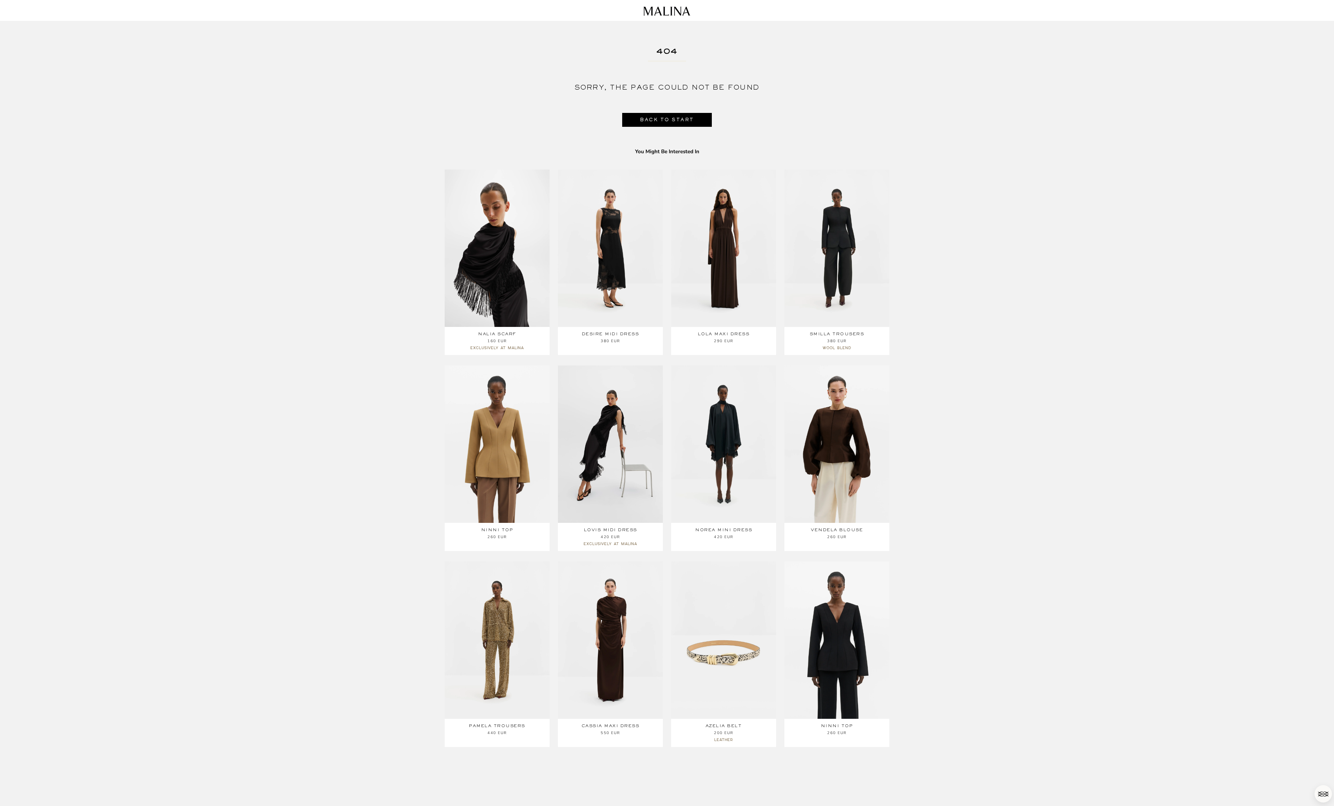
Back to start (667, 119)
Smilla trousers (837, 333)
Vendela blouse (837, 529)
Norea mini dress (723, 529)
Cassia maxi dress (611, 725)
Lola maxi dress (724, 333)
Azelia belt (724, 725)
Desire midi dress (610, 333)
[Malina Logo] (667, 11)
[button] (1323, 794)
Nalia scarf (497, 333)
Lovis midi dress (610, 529)
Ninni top (497, 529)
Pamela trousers (497, 725)
